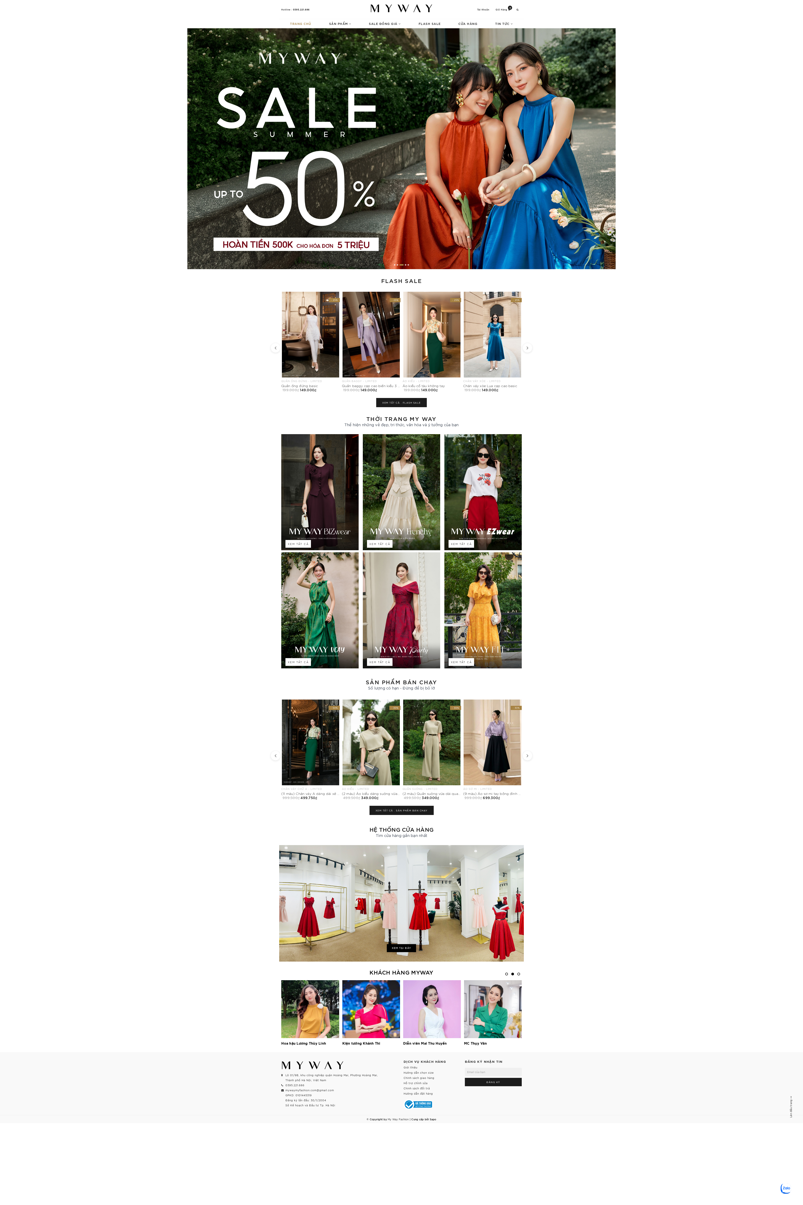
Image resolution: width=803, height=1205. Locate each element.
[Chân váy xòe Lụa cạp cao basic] (371, 342)
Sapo (433, 1119)
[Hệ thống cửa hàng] (401, 903)
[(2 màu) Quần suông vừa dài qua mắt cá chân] (371, 749)
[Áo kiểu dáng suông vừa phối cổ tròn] (492, 749)
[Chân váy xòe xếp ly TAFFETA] (492, 342)
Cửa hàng (467, 24)
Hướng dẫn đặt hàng (418, 1093)
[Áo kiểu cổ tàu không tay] (310, 342)
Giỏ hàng (503, 9)
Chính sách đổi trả (417, 1088)
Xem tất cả (298, 543)
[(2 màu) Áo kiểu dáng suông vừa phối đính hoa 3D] (310, 749)
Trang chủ (300, 24)
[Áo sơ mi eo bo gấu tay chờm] (432, 342)
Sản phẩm (339, 24)
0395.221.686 (301, 9)
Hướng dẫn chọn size (419, 1072)
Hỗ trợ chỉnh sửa (416, 1083)
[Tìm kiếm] (517, 9)
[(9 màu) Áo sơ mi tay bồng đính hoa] (432, 749)
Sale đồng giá (384, 24)
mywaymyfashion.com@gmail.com (309, 1090)
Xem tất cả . (401, 402)
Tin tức (503, 24)
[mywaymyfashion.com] (401, 148)
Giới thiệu (410, 1067)
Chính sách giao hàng (419, 1077)
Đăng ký (493, 1082)
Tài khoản (483, 9)
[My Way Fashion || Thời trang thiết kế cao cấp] (401, 8)
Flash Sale (430, 24)
